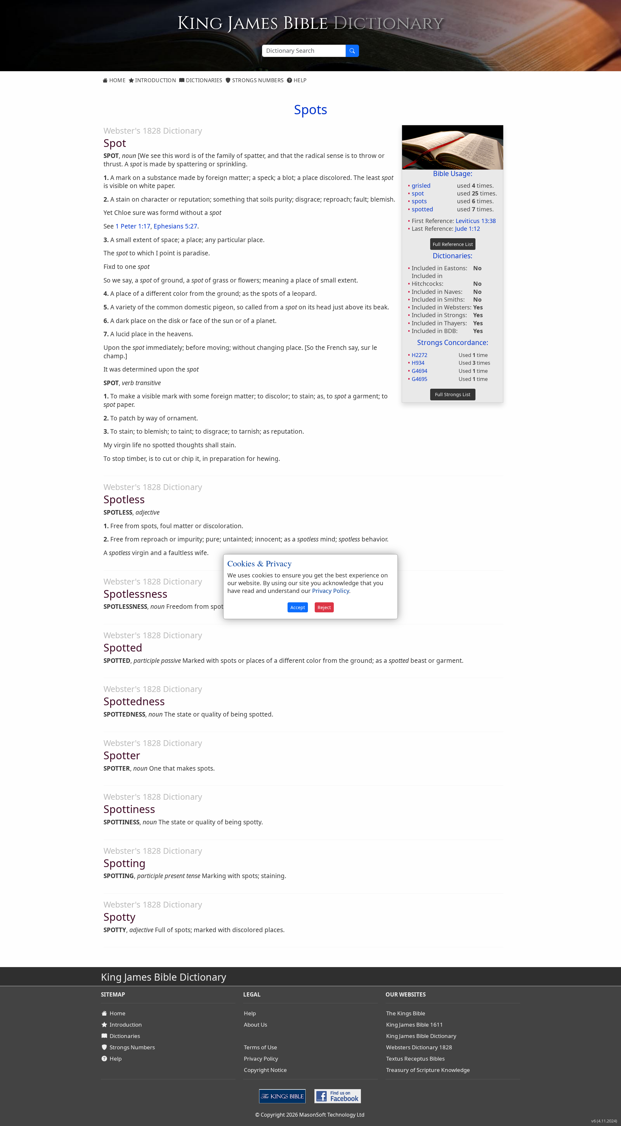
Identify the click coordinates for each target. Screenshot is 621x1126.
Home (116, 80)
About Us (255, 1024)
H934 (418, 362)
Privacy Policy (261, 1058)
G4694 (419, 370)
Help (299, 80)
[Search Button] (352, 51)
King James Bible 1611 (414, 1024)
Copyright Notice (265, 1070)
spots (419, 201)
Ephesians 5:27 (175, 226)
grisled (421, 185)
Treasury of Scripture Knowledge (428, 1070)
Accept (297, 607)
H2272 (419, 355)
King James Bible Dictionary (421, 1036)
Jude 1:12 (467, 228)
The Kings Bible (405, 1013)
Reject (324, 607)
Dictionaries (203, 80)
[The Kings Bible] (284, 1095)
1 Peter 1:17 (132, 226)
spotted (422, 209)
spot (418, 193)
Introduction (155, 80)
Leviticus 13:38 (476, 221)
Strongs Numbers (257, 80)
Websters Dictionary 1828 (419, 1047)
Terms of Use (260, 1047)
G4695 (419, 379)
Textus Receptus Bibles (415, 1058)
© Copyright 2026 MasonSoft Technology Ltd (310, 1114)
